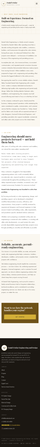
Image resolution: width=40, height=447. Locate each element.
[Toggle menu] (37, 3)
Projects (3, 373)
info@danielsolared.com (8, 418)
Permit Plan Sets (5, 399)
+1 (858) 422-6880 (6, 422)
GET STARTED (20, 317)
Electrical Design (5, 403)
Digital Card (4, 383)
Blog (2, 377)
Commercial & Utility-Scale (8, 406)
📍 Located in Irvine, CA (8, 428)
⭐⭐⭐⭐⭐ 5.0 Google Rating (10, 425)
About (3, 370)
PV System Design (6, 396)
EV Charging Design (7, 409)
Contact (3, 380)
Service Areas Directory (7, 387)
